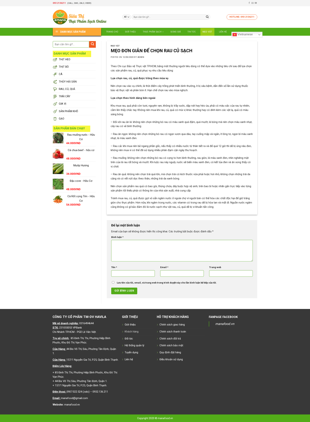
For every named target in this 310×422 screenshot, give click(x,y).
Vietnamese (245, 34)
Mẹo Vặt (207, 32)
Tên (114, 267)
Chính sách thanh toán (172, 331)
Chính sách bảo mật (171, 345)
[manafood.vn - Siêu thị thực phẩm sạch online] (85, 17)
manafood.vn (224, 324)
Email (164, 267)
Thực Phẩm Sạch (152, 32)
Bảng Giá (176, 32)
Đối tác (129, 338)
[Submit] (207, 17)
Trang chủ (112, 32)
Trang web (215, 267)
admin (141, 57)
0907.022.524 (74, 391)
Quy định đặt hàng (170, 352)
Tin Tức (191, 32)
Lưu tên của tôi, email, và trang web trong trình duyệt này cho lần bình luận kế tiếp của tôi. (167, 282)
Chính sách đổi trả (170, 338)
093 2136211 (59, 3)
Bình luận (117, 237)
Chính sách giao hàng (172, 324)
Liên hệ (223, 32)
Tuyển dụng (131, 352)
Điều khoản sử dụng (171, 359)
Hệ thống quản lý (134, 345)
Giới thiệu (130, 32)
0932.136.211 (100, 391)
